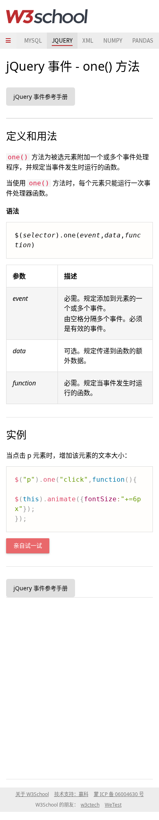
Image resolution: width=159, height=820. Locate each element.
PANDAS (142, 40)
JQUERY (62, 40)
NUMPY (112, 40)
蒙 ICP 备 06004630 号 (119, 794)
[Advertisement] (79, 686)
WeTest (113, 804)
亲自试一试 (27, 546)
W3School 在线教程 (47, 16)
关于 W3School (32, 794)
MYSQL (33, 40)
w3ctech (90, 804)
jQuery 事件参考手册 (40, 96)
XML (87, 40)
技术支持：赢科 (71, 794)
